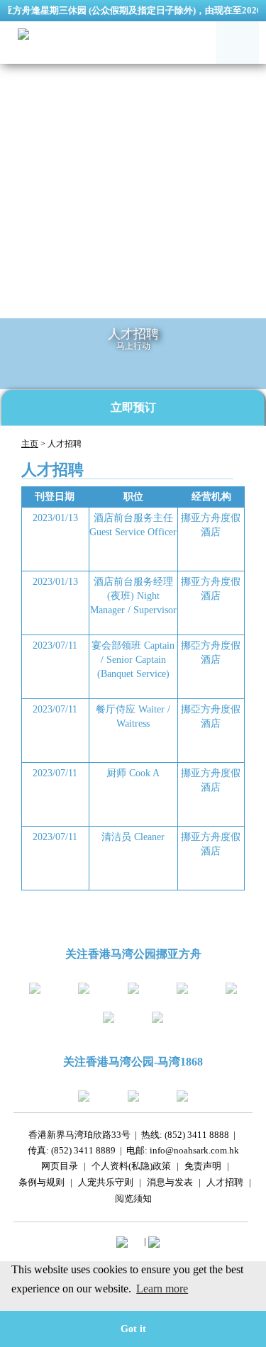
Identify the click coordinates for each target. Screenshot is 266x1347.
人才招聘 (224, 1184)
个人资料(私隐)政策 (131, 1168)
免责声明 (202, 1168)
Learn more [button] (162, 1288)
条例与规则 (41, 1184)
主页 (29, 444)
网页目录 (59, 1168)
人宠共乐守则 (105, 1184)
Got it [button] (133, 1328)
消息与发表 (170, 1184)
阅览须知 (133, 1200)
